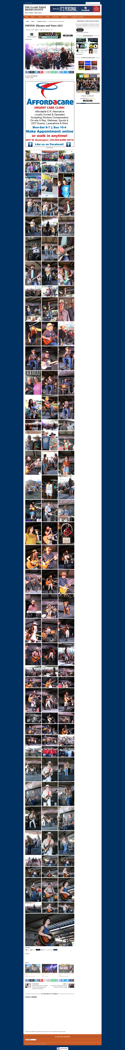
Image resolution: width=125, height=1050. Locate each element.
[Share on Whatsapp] (54, 72)
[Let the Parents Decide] (88, 63)
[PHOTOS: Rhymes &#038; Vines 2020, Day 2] (66, 968)
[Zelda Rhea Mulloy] (94, 63)
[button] (49, 55)
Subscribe (80, 30)
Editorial (64, 17)
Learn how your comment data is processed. (55, 1031)
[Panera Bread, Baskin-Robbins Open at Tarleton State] (94, 68)
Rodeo (47, 17)
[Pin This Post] (41, 72)
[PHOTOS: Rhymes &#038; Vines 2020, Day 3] (32, 968)
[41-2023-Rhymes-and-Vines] (49, 68)
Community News (46, 29)
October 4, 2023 (30, 29)
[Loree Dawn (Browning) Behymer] (88, 68)
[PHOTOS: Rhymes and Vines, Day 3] (49, 968)
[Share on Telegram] (63, 72)
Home (26, 17)
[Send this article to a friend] (45, 72)
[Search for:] (93, 3)
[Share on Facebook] (27, 72)
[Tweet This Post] (32, 72)
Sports (40, 17)
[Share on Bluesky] (67, 72)
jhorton (38, 29)
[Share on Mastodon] (58, 72)
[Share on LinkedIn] (36, 72)
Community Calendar (77, 17)
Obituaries (55, 17)
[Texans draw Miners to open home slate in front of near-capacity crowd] (81, 68)
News (32, 17)
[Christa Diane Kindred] (81, 63)
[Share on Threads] (72, 72)
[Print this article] (49, 72)
